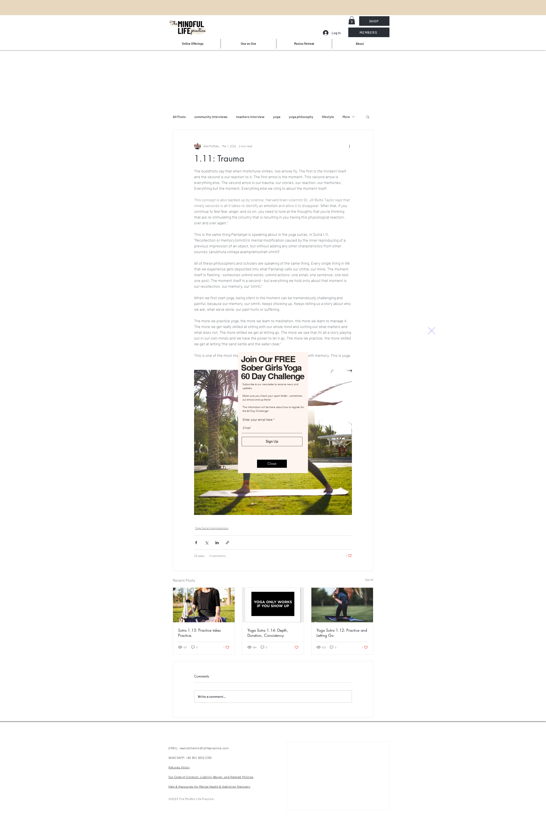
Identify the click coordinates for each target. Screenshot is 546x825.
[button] (431, 331)
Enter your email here (257, 419)
